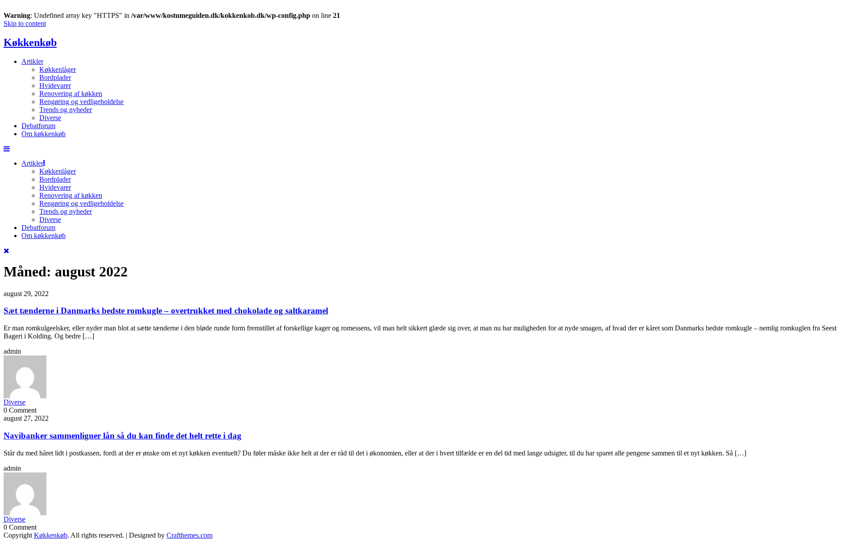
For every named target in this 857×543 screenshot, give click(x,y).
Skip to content (25, 23)
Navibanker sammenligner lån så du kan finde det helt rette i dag (122, 435)
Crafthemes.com (189, 535)
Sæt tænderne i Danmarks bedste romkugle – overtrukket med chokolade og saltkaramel (166, 310)
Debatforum (38, 125)
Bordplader (55, 77)
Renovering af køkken (70, 93)
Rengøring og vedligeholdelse (81, 101)
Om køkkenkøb (43, 134)
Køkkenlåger (57, 69)
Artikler (32, 61)
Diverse (50, 117)
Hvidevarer (55, 85)
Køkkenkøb (30, 42)
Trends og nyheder (65, 109)
